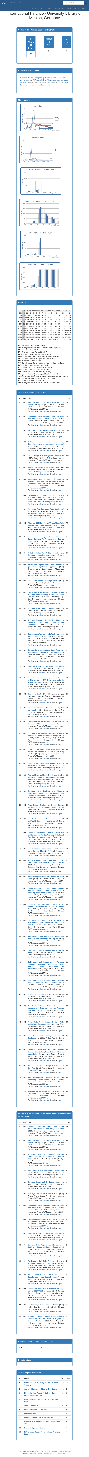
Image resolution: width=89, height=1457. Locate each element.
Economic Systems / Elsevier (35, 1428)
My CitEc (34, 8)
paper (60, 411)
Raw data (23, 78)
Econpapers (44, 411)
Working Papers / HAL (32, 1405)
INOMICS (26, 1453)
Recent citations (41, 80)
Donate (48, 8)
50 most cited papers (35, 78)
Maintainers (59, 8)
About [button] (84, 8)
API (42, 8)
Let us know (45, 85)
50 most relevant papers (53, 78)
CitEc (4, 2)
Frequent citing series (55, 80)
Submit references (72, 8)
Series (20, 3)
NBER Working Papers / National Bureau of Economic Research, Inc (42, 1394)
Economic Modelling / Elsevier (35, 1409)
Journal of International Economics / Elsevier (41, 1389)
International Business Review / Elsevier (39, 1417)
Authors (12, 3)
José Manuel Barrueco (59, 1453)
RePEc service (28, 1451)
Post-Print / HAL (30, 1413)
